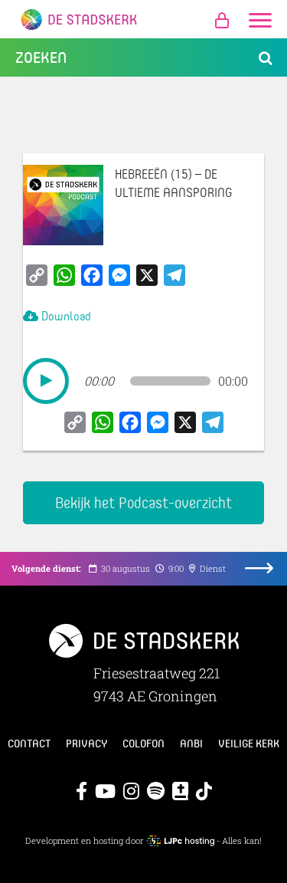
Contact (29, 743)
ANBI (191, 743)
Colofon (143, 743)
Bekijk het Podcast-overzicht (143, 502)
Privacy (86, 743)
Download (64, 315)
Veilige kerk (248, 743)
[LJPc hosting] (180, 840)
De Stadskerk (143, 19)
